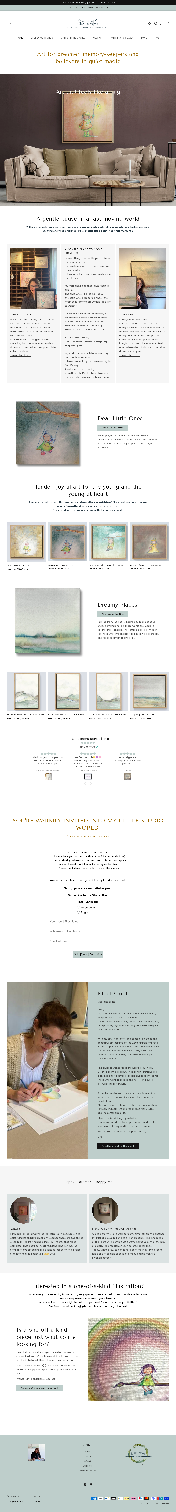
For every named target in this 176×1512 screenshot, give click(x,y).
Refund (87, 1461)
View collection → (20, 355)
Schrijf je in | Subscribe (88, 954)
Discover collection (113, 427)
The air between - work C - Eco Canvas (107, 715)
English (37, 1501)
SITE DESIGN (164, 1503)
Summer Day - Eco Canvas (60, 565)
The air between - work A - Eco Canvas (25, 715)
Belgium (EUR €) (16, 1501)
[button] (10, 23)
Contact (87, 1451)
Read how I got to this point (118, 1145)
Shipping (87, 1465)
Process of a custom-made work (40, 1388)
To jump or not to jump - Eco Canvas (106, 565)
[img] (88, 743)
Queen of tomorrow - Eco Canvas (145, 565)
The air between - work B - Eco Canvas (66, 715)
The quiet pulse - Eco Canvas (144, 715)
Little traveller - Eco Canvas (20, 565)
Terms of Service (87, 1470)
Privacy (87, 1456)
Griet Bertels (153, 1503)
